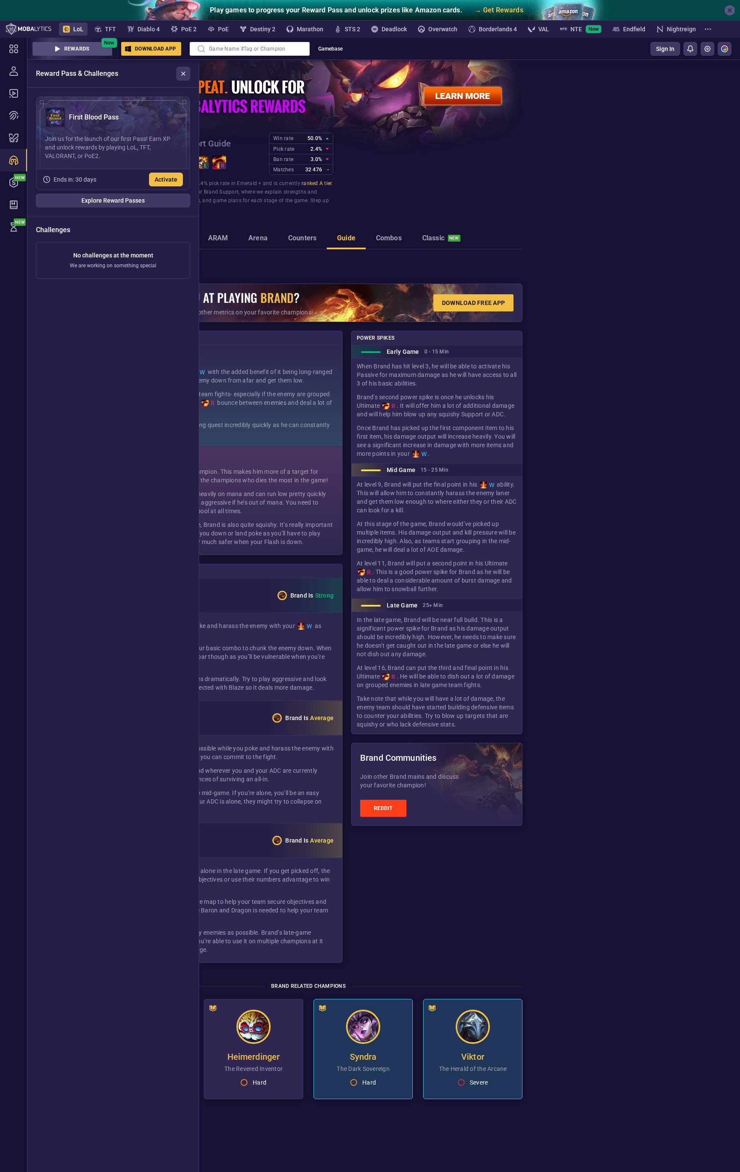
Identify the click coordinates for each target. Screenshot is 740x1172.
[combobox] (250, 49)
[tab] (218, 239)
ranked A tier (316, 183)
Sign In (665, 48)
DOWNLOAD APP (155, 49)
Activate (166, 179)
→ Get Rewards (498, 10)
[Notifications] (690, 49)
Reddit (383, 808)
